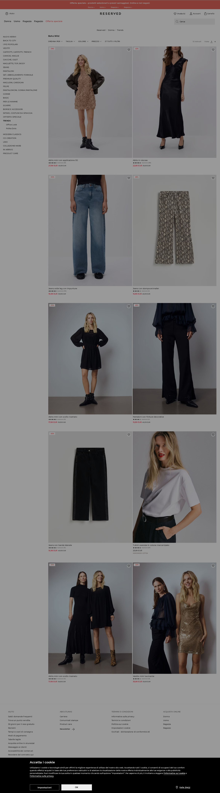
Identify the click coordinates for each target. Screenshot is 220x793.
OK (76, 787)
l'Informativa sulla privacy (42, 776)
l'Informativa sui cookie (174, 773)
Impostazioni (45, 787)
